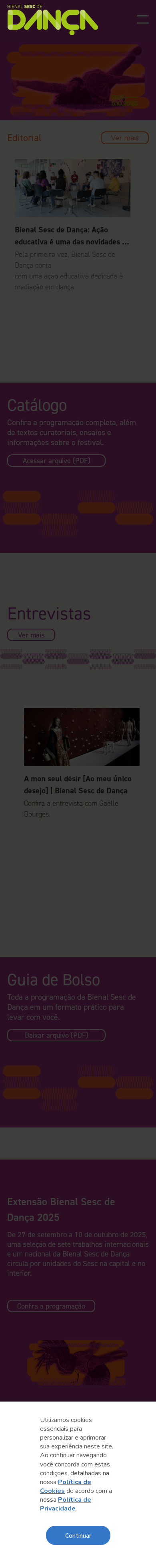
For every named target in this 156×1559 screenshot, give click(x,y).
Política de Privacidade (65, 1504)
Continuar (78, 1535)
